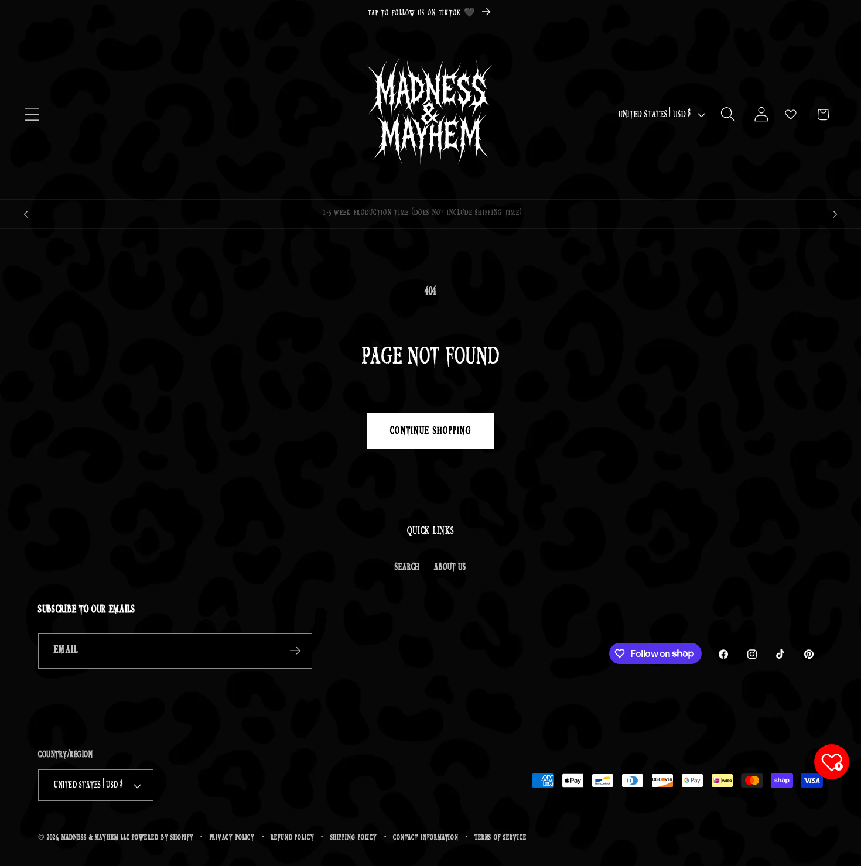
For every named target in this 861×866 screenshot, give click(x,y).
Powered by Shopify (162, 837)
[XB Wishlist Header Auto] (791, 114)
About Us (450, 567)
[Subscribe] (295, 651)
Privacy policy (232, 837)
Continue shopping (430, 431)
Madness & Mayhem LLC (95, 837)
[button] (32, 114)
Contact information (426, 837)
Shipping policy (354, 837)
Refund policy (293, 837)
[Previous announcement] (26, 214)
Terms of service (500, 837)
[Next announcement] (835, 214)
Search (407, 567)
